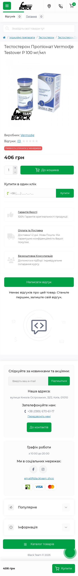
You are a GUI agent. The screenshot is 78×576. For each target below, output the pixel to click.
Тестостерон (46, 37)
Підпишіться (59, 380)
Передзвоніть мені (39, 416)
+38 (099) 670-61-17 (41, 411)
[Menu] (7, 6)
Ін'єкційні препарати (22, 37)
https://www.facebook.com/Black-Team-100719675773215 (33, 469)
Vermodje (27, 135)
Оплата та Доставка (30, 230)
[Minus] (15, 172)
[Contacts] (60, 6)
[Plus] (15, 168)
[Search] (7, 28)
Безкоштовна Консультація (35, 255)
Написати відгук (39, 282)
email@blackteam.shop (39, 478)
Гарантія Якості (27, 212)
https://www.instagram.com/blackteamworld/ (43, 469)
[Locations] (49, 6)
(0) (19, 141)
